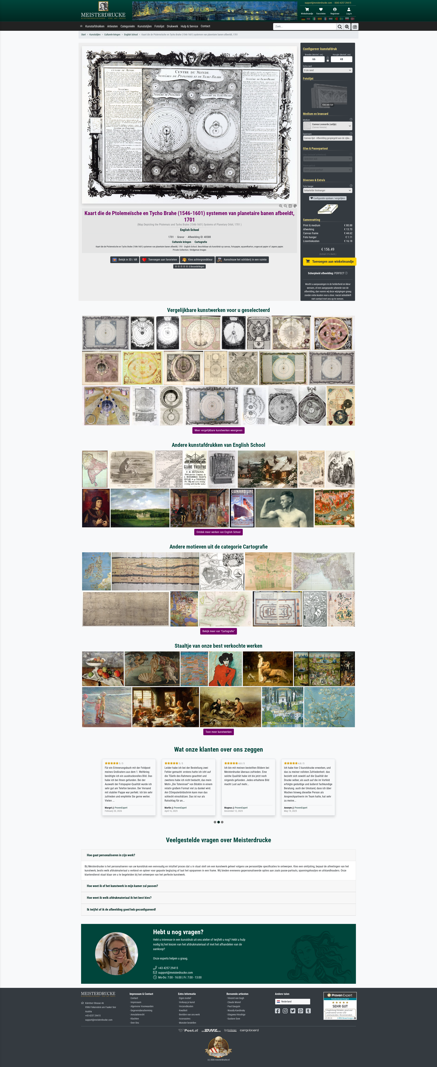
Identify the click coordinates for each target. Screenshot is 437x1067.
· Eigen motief (184, 998)
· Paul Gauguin (233, 1006)
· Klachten (134, 1018)
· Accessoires (184, 1018)
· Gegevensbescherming (141, 1010)
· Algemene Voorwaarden (141, 1006)
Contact (205, 26)
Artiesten (112, 26)
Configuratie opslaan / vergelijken (329, 198)
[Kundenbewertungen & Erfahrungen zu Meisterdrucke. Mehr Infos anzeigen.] (340, 1005)
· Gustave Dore (233, 1018)
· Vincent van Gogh (235, 998)
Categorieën (128, 26)
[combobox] (328, 70)
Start (83, 34)
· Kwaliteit (182, 1010)
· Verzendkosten (185, 1006)
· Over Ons (134, 1022)
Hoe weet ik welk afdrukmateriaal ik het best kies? (119, 898)
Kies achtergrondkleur (199, 259)
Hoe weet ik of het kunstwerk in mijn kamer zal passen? (122, 886)
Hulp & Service (189, 26)
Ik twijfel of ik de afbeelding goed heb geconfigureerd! (121, 909)
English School (131, 34)
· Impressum (135, 1002)
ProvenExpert (121, 807)
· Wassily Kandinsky (236, 1010)
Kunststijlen (145, 26)
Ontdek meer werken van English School (218, 532)
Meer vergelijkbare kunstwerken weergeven (218, 430)
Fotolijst (159, 26)
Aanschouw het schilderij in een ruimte (244, 259)
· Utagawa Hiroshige (236, 1014)
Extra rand (307, 66)
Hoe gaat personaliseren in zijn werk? (111, 855)
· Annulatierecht (137, 1014)
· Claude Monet (234, 1002)
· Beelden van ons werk (189, 1014)
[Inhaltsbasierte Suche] (347, 26)
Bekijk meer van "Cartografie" (218, 631)
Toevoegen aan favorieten (161, 259)
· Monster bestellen (187, 1022)
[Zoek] (339, 26)
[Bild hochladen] (354, 26)
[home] (81, 26)
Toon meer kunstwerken (219, 731)
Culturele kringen (112, 34)
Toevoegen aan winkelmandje (332, 261)
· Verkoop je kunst (186, 1002)
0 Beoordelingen (196, 266)
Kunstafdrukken (94, 26)
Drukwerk (172, 26)
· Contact (134, 998)
